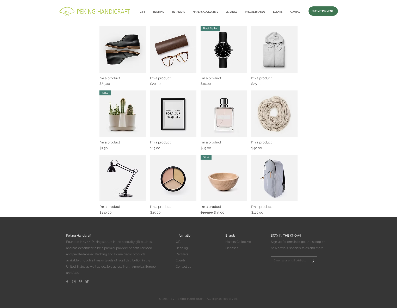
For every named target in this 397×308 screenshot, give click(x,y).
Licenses (231, 248)
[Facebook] (67, 281)
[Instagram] (74, 281)
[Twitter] (87, 281)
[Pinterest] (80, 281)
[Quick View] (122, 49)
